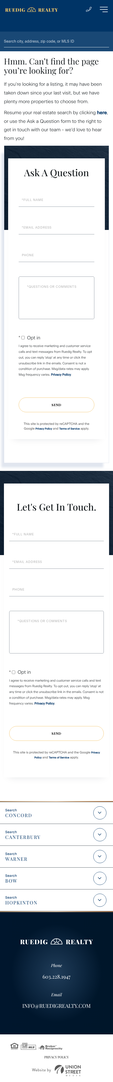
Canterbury (23, 837)
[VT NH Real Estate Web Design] (56, 1070)
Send (56, 404)
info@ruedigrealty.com (56, 1005)
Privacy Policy (61, 374)
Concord (18, 815)
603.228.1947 (56, 976)
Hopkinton (21, 902)
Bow (11, 881)
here (102, 112)
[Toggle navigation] (104, 9)
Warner (16, 859)
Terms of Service (69, 428)
